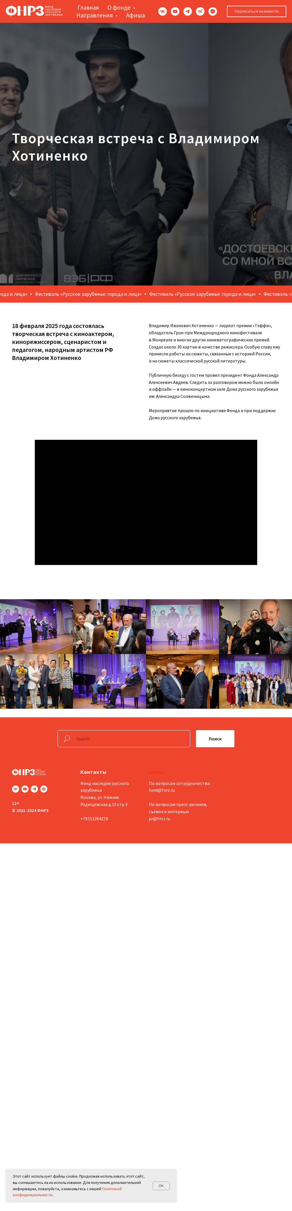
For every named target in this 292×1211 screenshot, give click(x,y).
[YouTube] (175, 11)
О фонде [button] (120, 7)
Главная (88, 7)
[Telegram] (187, 11)
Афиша (135, 15)
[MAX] (212, 11)
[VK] (162, 11)
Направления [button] (95, 15)
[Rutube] (200, 11)
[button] (256, 11)
